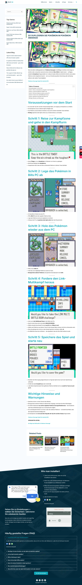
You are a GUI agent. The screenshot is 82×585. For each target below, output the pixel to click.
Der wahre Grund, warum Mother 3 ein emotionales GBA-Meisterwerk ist (14, 82)
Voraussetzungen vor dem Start (35, 88)
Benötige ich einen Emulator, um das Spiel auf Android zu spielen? (24, 551)
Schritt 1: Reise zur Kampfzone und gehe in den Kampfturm (41, 89)
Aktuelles (57, 2)
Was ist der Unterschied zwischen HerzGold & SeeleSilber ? (50, 449)
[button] (52, 2)
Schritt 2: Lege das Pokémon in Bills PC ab (38, 91)
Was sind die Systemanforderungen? (17, 566)
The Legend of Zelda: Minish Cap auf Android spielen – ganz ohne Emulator (14, 75)
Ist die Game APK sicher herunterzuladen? (18, 537)
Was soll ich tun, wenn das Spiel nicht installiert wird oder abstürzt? (24, 569)
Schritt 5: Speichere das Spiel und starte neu (38, 96)
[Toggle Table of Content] (73, 86)
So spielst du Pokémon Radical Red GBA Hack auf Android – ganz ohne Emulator (14, 63)
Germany (70, 2)
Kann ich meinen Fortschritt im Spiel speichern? (19, 563)
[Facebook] (37, 580)
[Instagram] (40, 580)
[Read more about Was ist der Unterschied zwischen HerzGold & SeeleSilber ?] (52, 441)
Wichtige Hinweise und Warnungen (36, 98)
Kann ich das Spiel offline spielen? (16, 560)
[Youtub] (42, 580)
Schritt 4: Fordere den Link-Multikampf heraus (39, 94)
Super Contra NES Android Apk (13, 27)
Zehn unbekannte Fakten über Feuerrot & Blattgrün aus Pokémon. (36, 449)
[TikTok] (45, 580)
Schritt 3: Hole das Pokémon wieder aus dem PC (39, 93)
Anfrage (64, 2)
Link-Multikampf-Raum (39, 321)
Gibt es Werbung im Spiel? (14, 557)
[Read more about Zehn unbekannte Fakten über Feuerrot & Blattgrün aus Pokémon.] (36, 441)
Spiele (50, 2)
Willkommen (44, 2)
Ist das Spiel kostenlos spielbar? (15, 554)
